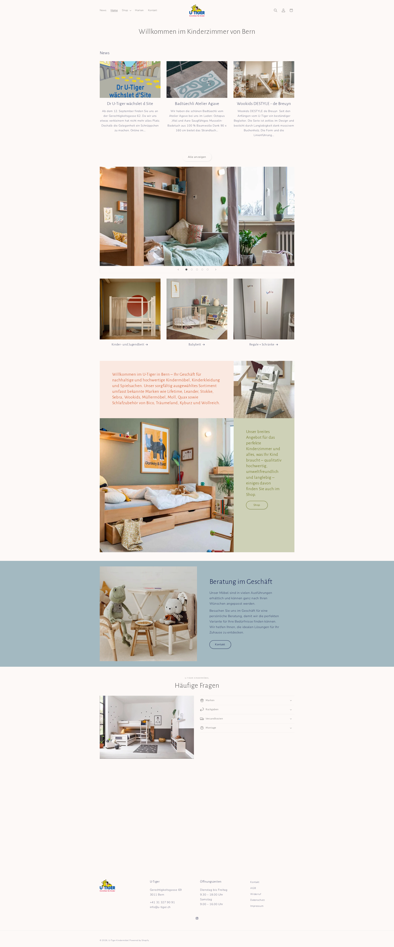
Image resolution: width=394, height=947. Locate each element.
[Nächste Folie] (215, 269)
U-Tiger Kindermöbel (119, 940)
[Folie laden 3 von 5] (197, 269)
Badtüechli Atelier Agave (197, 103)
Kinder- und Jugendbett (128, 344)
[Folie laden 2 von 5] (191, 269)
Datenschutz (257, 900)
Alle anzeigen (197, 157)
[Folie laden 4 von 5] (202, 269)
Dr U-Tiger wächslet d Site (130, 103)
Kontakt (220, 644)
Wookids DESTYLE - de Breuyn (264, 103)
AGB (253, 888)
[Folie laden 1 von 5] (186, 269)
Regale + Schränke (261, 344)
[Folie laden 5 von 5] (207, 269)
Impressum (256, 906)
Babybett (195, 344)
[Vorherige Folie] (178, 269)
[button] (126, 10)
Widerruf (255, 894)
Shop (256, 505)
